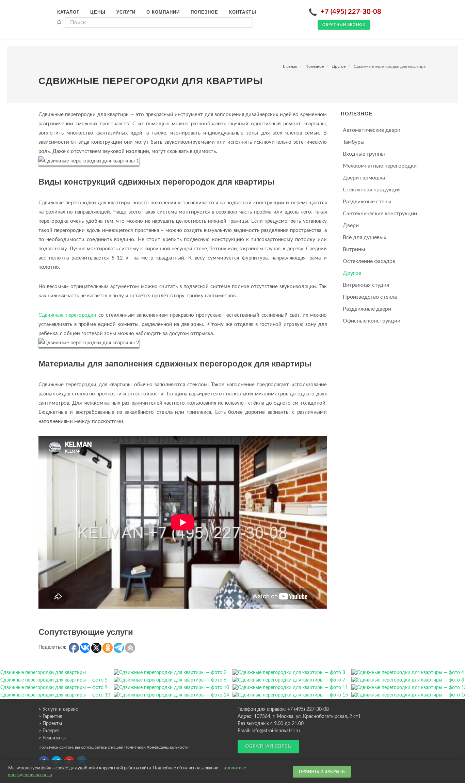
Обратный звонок (344, 25)
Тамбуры (354, 142)
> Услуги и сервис (58, 709)
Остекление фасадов (369, 261)
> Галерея (49, 731)
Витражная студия (366, 285)
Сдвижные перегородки (67, 315)
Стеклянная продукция (372, 189)
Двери (351, 225)
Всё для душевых (364, 237)
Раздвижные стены (367, 201)
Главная (290, 66)
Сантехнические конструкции (380, 213)
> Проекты (50, 723)
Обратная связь (268, 746)
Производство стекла (370, 297)
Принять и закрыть (322, 772)
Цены (98, 12)
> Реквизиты (52, 738)
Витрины (354, 249)
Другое (339, 66)
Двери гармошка (364, 178)
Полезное (314, 66)
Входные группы (364, 154)
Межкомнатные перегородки (380, 166)
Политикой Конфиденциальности (156, 747)
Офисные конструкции (371, 321)
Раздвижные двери (367, 309)
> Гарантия (50, 716)
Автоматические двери (371, 130)
